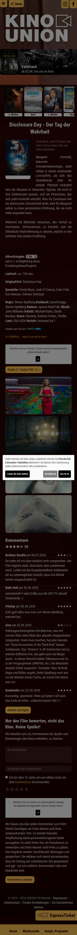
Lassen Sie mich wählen (17, 474)
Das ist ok (64, 474)
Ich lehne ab (50, 474)
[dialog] (38, 467)
